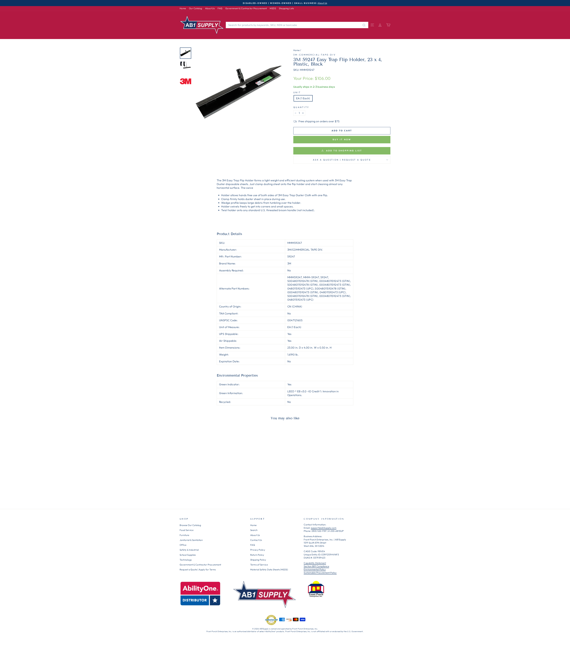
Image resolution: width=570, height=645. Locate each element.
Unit (297, 92)
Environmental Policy (315, 569)
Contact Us (256, 540)
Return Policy (257, 554)
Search (254, 530)
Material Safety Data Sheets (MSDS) (269, 569)
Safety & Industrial (189, 549)
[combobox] (297, 25)
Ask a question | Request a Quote (342, 159)
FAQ (220, 8)
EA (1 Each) (303, 98)
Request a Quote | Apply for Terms (198, 569)
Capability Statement (315, 563)
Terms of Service (259, 564)
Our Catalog (195, 8)
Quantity (301, 107)
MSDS (273, 8)
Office (183, 545)
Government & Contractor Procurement (246, 8)
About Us (210, 8)
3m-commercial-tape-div (314, 54)
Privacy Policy (257, 549)
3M (289, 263)
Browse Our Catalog (190, 525)
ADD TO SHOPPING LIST (343, 150)
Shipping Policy (258, 559)
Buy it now (342, 139)
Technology (186, 559)
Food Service (186, 530)
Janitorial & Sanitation (191, 540)
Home (183, 8)
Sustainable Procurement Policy (320, 572)
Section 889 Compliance (316, 566)
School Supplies (188, 554)
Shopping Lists (286, 8)
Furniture (184, 535)
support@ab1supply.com (323, 527)
